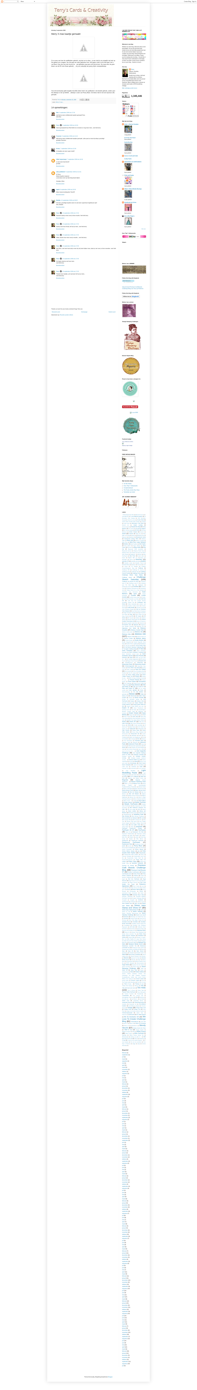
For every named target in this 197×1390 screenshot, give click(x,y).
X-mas (123, 1040)
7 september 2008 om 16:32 (75, 159)
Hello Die (141, 721)
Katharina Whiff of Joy (134, 759)
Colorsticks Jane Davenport (130, 591)
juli (123, 1057)
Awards (131, 533)
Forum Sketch (132, 681)
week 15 (126, 1023)
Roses (128, 889)
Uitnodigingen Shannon (127, 997)
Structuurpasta (140, 963)
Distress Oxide (131, 636)
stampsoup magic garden (138, 947)
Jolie (123, 749)
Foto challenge (127, 683)
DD (132, 616)
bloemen (130, 547)
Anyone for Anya (135, 526)
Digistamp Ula (140, 626)
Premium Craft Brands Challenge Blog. (134, 867)
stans (143, 949)
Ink (143, 737)
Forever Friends (134, 679)
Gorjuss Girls (140, 701)
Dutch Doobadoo (127, 650)
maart (123, 1059)
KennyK (131, 761)
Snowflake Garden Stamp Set (138, 923)
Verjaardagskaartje (139, 1002)
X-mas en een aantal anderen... (135, 1040)
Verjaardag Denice (138, 1000)
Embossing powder (140, 664)
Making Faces (136, 783)
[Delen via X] (85, 100)
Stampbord (141, 935)
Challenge (140, 568)
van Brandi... (134, 999)
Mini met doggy (131, 809)
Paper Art (127, 832)
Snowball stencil (126, 921)
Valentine (142, 997)
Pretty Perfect (137, 873)
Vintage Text (137, 1009)
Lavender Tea (125, 768)
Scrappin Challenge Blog (138, 898)
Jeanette (124, 745)
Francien (58, 136)
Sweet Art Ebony (126, 966)
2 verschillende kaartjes (136, 516)
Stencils (126, 958)
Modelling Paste (138, 814)
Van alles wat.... (126, 999)
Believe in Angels (140, 540)
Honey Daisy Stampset (138, 732)
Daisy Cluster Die (139, 614)
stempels (132, 952)
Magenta (130, 778)
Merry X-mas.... (60, 102)
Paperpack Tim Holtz (138, 832)
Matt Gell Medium (134, 793)
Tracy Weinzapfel (141, 992)
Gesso (132, 694)
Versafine (124, 1004)
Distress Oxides (128, 638)
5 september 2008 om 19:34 (70, 125)
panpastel (139, 826)
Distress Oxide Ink (141, 636)
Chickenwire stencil (126, 586)
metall (134, 800)
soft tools (132, 927)
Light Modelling (130, 770)
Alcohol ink (125, 525)
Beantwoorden (60, 119)
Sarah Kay (125, 894)
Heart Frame (127, 716)
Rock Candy (136, 886)
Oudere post (112, 312)
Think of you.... (128, 984)
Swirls (142, 968)
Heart (144, 714)
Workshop (141, 1038)
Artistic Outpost (133, 531)
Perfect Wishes (139, 849)
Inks (138, 738)
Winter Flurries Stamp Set (137, 1035)
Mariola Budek (142, 786)
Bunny (131, 559)
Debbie (137, 617)
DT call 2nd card (128, 645)
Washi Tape (140, 1012)
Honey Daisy (135, 730)
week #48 (143, 1021)
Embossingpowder (129, 666)
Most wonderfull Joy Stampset (129, 818)
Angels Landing (138, 525)
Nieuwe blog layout (132, 821)
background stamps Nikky (131, 538)
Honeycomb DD (135, 733)
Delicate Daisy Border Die (133, 619)
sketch (142, 909)
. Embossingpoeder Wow (128, 514)
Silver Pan (137, 903)
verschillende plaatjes (134, 1005)
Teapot (142, 970)
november (125, 1069)
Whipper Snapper (126, 1031)
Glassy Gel (125, 695)
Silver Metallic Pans (127, 903)
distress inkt (140, 634)
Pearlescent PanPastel (137, 840)
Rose (127, 887)
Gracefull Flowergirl (127, 702)
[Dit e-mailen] (81, 100)
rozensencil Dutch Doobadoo (129, 893)
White (133, 1031)
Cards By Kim (128, 142)
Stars (123, 951)
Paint (132, 826)
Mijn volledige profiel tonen (129, 88)
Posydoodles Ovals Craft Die (135, 858)
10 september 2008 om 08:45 (69, 200)
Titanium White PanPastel (128, 992)
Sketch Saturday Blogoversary (130, 913)
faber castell (130, 669)
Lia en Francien (142, 768)
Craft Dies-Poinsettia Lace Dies (131, 599)
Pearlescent (125, 840)
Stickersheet (130, 961)
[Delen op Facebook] (86, 100)
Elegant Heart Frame (132, 660)
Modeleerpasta (142, 812)
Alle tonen (143, 228)
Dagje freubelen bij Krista (130, 612)
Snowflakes (127, 925)
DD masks (138, 616)
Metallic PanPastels (131, 804)
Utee (136, 997)
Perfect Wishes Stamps (128, 851)
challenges (140, 584)
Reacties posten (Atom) (66, 315)
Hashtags (138, 714)
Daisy (131, 614)
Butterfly (143, 561)
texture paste (125, 980)
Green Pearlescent (138, 708)
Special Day (132, 928)
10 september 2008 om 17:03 (70, 213)
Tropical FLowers (129, 993)
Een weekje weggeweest (133, 659)
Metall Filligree (142, 800)
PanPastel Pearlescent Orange (132, 828)
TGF (143, 980)
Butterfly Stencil (139, 563)
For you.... (124, 679)
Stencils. (134, 959)
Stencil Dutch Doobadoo (134, 954)
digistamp (136, 624)
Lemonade (133, 768)
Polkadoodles (142, 852)
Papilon (131, 837)
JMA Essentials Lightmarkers (135, 745)
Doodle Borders (139, 640)
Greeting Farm (125, 709)
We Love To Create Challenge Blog (134, 1019)
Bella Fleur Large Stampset (138, 542)
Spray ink (127, 932)
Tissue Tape (141, 990)
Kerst (136, 761)
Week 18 (132, 1023)
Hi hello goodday (138, 725)
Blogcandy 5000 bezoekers (135, 549)
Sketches (126, 916)
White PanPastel (139, 1033)
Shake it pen (141, 901)
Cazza (126, 566)
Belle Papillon (142, 544)
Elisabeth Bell (142, 660)
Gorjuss (132, 701)
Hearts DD (132, 721)
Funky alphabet (133, 690)
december (125, 1088)
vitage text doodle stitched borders (135, 1011)
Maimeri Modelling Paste (138, 781)
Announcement (125, 526)
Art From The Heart (130, 137)
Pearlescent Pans (127, 844)
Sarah (142, 893)
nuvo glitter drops (135, 824)
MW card (141, 818)
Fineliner (124, 673)
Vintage (129, 1007)
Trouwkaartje (125, 995)
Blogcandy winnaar (126, 550)
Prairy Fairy (132, 861)
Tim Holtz (141, 988)
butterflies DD (125, 561)
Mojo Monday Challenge (138, 816)
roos (143, 886)
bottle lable (141, 556)
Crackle (133, 595)
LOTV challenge (134, 776)
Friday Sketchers (135, 685)
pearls (123, 845)
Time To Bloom (131, 990)
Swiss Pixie (134, 970)
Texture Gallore (139, 972)
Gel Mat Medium (138, 691)
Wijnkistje (124, 1035)
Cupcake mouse (140, 607)
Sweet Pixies (136, 966)
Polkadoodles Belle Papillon (131, 854)
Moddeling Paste (133, 812)
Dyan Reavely (140, 655)
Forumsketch (142, 681)
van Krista (141, 999)
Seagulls (132, 900)
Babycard (124, 537)
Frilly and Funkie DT (138, 686)
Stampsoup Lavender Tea (129, 945)
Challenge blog (125, 571)
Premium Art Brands (128, 865)
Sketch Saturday (138, 911)
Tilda (142, 985)
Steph (139, 959)
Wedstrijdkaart (134, 1021)
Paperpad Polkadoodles (128, 833)
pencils (129, 845)
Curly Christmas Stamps (128, 609)
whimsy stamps (140, 1029)
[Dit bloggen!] (83, 100)
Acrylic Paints (140, 520)
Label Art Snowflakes (138, 764)
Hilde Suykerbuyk (61, 159)
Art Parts (137, 530)
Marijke (58, 200)
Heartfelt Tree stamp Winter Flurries (135, 720)
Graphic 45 (125, 708)
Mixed (139, 809)
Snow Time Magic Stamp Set (136, 920)
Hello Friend (125, 723)
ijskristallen (134, 735)
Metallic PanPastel (140, 802)
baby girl (134, 535)
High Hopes (132, 726)
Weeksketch (134, 1025)
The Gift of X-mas (141, 982)
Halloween (140, 711)
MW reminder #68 (126, 819)
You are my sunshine (136, 1042)
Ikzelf (140, 735)
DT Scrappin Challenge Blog (129, 648)
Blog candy (137, 547)
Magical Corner (139, 778)
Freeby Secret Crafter (138, 683)
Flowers (137, 676)
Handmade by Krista (130, 202)
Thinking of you (139, 984)
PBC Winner (139, 838)
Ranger (135, 877)
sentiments (133, 901)
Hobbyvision (141, 728)
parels (137, 837)
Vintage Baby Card (141, 1007)
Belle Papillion (134, 544)
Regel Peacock (134, 882)
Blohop (139, 554)
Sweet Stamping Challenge (134, 967)
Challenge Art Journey (138, 569)
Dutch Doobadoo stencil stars (130, 654)
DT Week (141, 649)
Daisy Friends (125, 616)
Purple (142, 875)
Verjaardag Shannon (127, 1002)
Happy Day (131, 714)
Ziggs (134, 1043)
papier (131, 835)
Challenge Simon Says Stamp (132, 575)
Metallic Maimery (128, 802)
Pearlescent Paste (139, 844)
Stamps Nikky (131, 937)
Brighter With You (132, 557)
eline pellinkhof (60, 172)
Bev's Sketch (136, 545)
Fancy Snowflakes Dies (138, 671)
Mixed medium (132, 811)
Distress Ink (139, 632)
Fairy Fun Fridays (140, 669)
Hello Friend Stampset (135, 723)
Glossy (130, 697)
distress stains (141, 638)
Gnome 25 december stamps (130, 699)
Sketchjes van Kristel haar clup (138, 916)
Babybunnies (141, 535)
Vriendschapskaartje (127, 1012)
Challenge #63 (126, 569)
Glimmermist (133, 695)
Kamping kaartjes (127, 756)
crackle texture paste (135, 597)
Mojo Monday (125, 816)
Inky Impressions (128, 740)
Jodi (129, 747)
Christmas (136, 586)
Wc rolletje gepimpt (141, 1014)
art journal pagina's (141, 528)
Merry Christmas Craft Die (140, 798)
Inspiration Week (139, 740)
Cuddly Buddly (130, 607)
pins (139, 851)
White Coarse (141, 1031)
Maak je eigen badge (127, 445)
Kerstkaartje (133, 763)
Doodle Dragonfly (126, 642)
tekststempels (125, 971)
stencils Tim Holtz (135, 958)
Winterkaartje (125, 1036)
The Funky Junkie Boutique (128, 982)
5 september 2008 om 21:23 (70, 136)
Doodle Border (128, 640)
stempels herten (140, 952)
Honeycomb (125, 733)
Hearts (124, 721)
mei (123, 1063)
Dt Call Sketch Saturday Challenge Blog (134, 647)
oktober (124, 1071)
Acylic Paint (126, 523)
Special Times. (140, 928)
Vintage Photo (127, 1009)
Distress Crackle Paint (137, 630)
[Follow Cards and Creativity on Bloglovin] (128, 282)
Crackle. (144, 597)
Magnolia (125, 780)
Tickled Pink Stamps (127, 985)
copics (135, 593)
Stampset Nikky (132, 942)
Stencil (124, 954)
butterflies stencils (135, 561)
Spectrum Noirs (141, 930)
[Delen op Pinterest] (88, 100)
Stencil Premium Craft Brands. (138, 956)
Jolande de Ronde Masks (138, 747)
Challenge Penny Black (138, 573)
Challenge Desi (135, 571)
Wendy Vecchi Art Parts (139, 1028)
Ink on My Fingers (129, 216)
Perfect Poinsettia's (127, 849)
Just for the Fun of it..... (128, 751)
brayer (123, 557)
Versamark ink (132, 1004)
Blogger (110, 1377)
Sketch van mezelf (141, 915)
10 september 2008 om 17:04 (70, 235)
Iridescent (135, 742)
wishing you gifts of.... (136, 1036)
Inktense (144, 738)
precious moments (137, 863)
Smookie (126, 918)
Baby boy (138, 533)
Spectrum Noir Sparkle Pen (128, 930)
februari (124, 1053)
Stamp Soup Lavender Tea (129, 933)
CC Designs (134, 566)
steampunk (124, 952)
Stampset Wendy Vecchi (136, 944)
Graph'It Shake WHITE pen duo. (135, 706)
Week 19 (126, 1025)
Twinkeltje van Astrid (129, 492)
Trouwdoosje (140, 993)
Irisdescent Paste (133, 744)
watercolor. (124, 1014)
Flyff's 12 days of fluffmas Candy (136, 678)
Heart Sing (135, 716)
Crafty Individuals (132, 604)
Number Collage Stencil (138, 823)
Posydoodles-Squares (127, 859)
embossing (140, 662)
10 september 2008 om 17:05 (70, 246)
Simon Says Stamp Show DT (130, 910)
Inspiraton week (126, 742)
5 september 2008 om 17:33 (67, 112)
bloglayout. (133, 554)
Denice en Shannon (141, 621)
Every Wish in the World (134, 667)
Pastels (131, 838)
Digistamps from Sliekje (129, 628)
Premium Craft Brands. (133, 872)
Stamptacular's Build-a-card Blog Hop (131, 949)
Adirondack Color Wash (138, 523)
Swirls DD (125, 970)
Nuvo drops (125, 824)
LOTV (125, 776)
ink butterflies (125, 738)
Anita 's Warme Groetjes (131, 124)
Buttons (133, 564)
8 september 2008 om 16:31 (73, 172)
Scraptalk (124, 900)
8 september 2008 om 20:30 (68, 189)
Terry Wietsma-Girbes (127, 441)
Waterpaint (131, 1014)
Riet (57, 112)
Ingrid (58, 189)
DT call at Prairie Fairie (140, 645)
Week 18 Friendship (141, 1023)
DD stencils (130, 617)
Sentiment (140, 900)
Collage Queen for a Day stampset (135, 590)
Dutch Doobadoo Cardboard (136, 652)
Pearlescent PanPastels (131, 842)
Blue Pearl (132, 556)
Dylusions (124, 657)
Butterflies (139, 559)
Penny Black (138, 846)
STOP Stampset (130, 963)
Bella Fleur (124, 542)
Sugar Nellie (125, 964)
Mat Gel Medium (134, 792)
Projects (136, 875)
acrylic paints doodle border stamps (131, 521)
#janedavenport (139, 514)
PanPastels (142, 830)
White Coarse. (128, 1033)
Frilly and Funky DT (128, 688)
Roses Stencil (136, 889)
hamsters (124, 713)
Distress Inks (126, 634)
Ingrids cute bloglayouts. (135, 737)
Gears (141, 690)
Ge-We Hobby (128, 483)
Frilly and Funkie (129, 175)
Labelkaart (133, 766)
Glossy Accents (139, 697)
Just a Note (141, 749)
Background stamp (141, 537)
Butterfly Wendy (126, 564)
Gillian (142, 694)
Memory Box (133, 797)
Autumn (142, 531)
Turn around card (138, 995)
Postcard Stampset (126, 856)
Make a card (128, 783)
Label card (125, 766)
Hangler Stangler (134, 713)
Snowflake (135, 921)
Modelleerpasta (127, 814)
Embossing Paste (127, 664)
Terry (57, 125)
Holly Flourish (125, 730)
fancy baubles (128, 671)
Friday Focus (125, 684)
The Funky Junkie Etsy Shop (131, 490)
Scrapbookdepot (128, 488)
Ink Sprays (132, 738)
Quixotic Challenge (126, 877)
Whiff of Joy (128, 1029)
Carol (144, 564)
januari (124, 1086)
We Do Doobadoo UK (131, 1017)
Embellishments (129, 662)
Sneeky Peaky (133, 918)
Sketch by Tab (126, 911)
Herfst (129, 725)
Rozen (141, 891)
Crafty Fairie (128, 159)
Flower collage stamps (134, 674)
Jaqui (142, 744)
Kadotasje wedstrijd (138, 754)
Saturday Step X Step (138, 894)
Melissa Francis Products (134, 795)
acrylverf (144, 521)
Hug (128, 735)
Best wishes (127, 545)
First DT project (132, 673)
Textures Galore (135, 980)
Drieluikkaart (143, 643)
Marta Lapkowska (128, 788)
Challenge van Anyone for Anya (130, 581)
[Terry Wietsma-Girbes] (123, 443)
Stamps (124, 937)
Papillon (137, 835)
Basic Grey (130, 540)
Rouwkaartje (133, 891)
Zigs (139, 1043)
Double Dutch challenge (132, 643)
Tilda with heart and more (128, 988)
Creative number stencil (134, 605)
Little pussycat (142, 774)
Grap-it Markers (139, 702)
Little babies (134, 774)
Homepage (84, 312)
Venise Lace (125, 1000)
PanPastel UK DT (128, 830)
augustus (124, 1061)
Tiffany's (136, 985)
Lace (141, 766)
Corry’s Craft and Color (131, 156)
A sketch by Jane (131, 520)
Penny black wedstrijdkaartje (129, 847)
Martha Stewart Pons (139, 788)
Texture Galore (140, 978)
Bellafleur (126, 544)
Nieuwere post (56, 312)
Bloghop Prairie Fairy (139, 550)
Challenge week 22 (134, 583)
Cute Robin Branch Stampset (139, 611)
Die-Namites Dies (126, 624)
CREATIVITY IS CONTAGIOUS (132, 162)
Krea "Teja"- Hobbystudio (131, 486)
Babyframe (131, 537)
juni (123, 1100)
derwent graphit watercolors (130, 623)
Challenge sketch (127, 577)
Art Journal (131, 528)
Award (124, 533)
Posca (142, 854)
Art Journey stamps (128, 530)
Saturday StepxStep (127, 896)
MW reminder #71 (137, 819)
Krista (58, 148)
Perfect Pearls (140, 847)
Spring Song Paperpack (138, 932)
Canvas (139, 564)
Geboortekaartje (126, 691)
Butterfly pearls (128, 563)
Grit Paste (133, 709)
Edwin (131, 657)
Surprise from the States (138, 964)
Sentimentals (125, 901)
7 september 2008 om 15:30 (68, 148)
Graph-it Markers (126, 704)
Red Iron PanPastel (133, 879)
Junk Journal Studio (131, 749)
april (123, 1065)
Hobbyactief (132, 728)
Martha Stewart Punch (127, 790)
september (125, 1055)
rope (123, 887)
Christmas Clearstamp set (132, 588)
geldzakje (124, 694)
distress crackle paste (127, 631)
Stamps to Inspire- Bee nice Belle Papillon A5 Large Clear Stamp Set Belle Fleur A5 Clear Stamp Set (134, 939)
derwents (142, 623)
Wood (136, 1038)
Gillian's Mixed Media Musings (133, 189)
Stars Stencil (139, 951)
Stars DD (130, 951)
